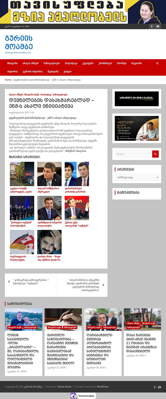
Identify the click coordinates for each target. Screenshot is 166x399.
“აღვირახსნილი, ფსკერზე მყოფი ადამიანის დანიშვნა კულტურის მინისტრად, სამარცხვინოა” (83, 285)
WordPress (103, 386)
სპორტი (121, 63)
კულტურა (88, 63)
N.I (33, 112)
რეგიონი (136, 63)
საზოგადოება (52, 63)
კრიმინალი (105, 63)
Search (155, 154)
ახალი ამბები (31, 63)
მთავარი (12, 63)
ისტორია (12, 71)
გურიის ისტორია (33, 71)
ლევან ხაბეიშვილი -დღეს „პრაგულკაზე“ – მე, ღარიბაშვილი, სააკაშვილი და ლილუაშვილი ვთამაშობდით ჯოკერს (23, 351)
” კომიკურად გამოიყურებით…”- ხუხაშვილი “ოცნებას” (31, 282)
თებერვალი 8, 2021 (19, 112)
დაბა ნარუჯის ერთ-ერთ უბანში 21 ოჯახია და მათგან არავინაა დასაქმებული (141, 343)
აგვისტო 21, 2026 (16, 371)
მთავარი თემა (31, 94)
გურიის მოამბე (33, 386)
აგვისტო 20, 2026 (96, 367)
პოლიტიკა (71, 63)
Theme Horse (64, 386)
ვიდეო (67, 71)
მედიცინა (53, 71)
